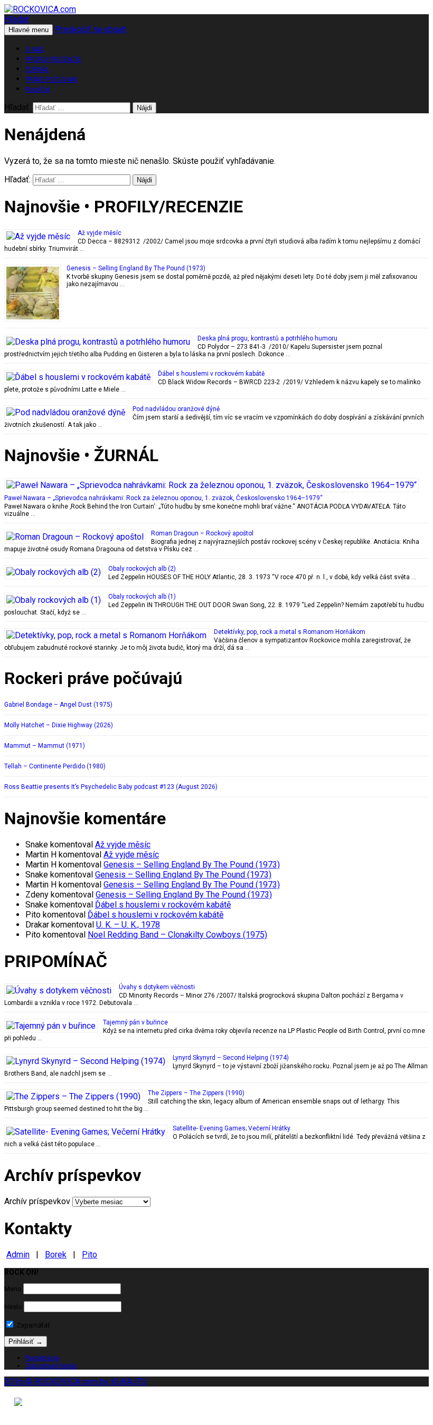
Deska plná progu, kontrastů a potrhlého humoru (267, 338)
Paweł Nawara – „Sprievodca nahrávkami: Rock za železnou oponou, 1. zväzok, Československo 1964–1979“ (163, 498)
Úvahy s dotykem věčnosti (157, 987)
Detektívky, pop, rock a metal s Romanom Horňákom (289, 632)
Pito (89, 1255)
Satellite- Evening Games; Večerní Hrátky (231, 1128)
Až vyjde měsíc (99, 233)
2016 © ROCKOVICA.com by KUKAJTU (75, 1382)
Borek (56, 1255)
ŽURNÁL (37, 69)
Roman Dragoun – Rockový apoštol (202, 533)
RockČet (37, 89)
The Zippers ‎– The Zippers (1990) (196, 1093)
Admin (18, 1255)
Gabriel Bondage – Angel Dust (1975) (58, 704)
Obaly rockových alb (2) (142, 568)
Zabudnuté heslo (51, 1366)
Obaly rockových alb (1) (142, 596)
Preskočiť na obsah (91, 29)
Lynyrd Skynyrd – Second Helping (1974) (231, 1057)
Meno (13, 1289)
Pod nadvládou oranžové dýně (176, 409)
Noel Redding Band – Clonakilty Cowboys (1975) (177, 935)
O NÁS (34, 49)
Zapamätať (32, 1325)
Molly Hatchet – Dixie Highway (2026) (58, 725)
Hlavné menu (28, 30)
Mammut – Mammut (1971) (44, 745)
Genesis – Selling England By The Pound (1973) (136, 268)
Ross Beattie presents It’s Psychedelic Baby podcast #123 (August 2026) (111, 786)
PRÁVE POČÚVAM (51, 79)
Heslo (13, 1307)
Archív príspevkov (37, 1201)
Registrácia (42, 1358)
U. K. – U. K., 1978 (128, 925)
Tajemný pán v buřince (135, 1022)
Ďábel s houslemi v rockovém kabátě (211, 373)
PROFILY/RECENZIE (53, 59)
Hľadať (16, 19)
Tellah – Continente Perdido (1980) (55, 766)
